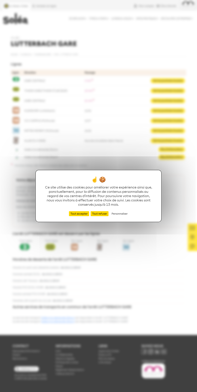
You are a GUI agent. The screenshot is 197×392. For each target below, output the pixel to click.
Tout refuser (99, 213)
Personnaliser (120, 213)
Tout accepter (79, 213)
